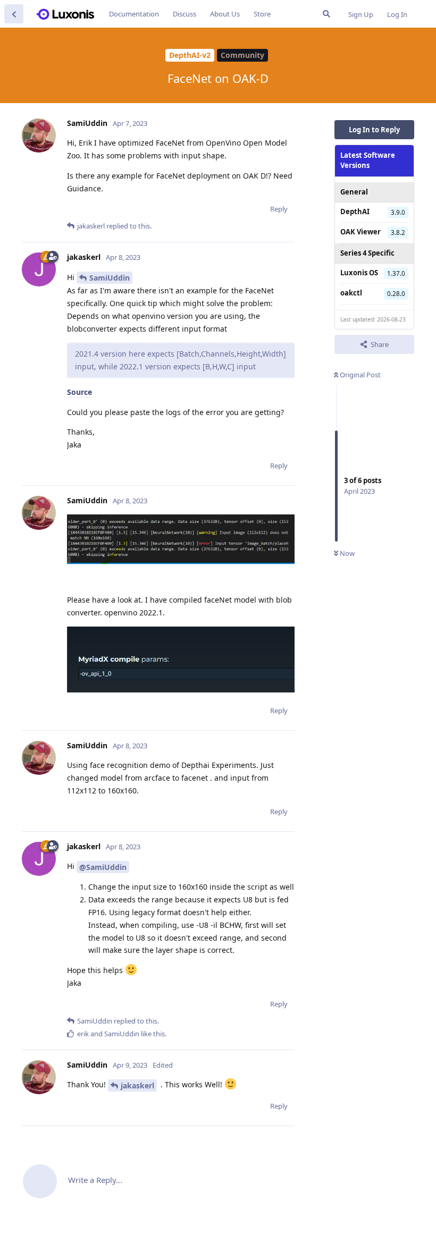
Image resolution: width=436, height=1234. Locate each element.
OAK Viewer (360, 231)
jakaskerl (137, 1085)
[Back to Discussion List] (13, 13)
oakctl (351, 293)
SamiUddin (109, 278)
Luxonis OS (359, 272)
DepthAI (355, 211)
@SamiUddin (103, 867)
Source (79, 392)
